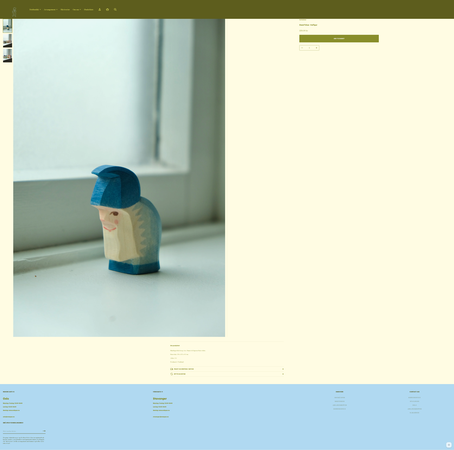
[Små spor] (14, 11)
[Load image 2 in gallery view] (7, 40)
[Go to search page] (115, 9)
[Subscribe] (44, 431)
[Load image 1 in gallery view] (7, 26)
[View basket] (107, 9)
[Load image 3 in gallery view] (7, 55)
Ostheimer (302, 20)
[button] (107, 9)
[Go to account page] (99, 9)
